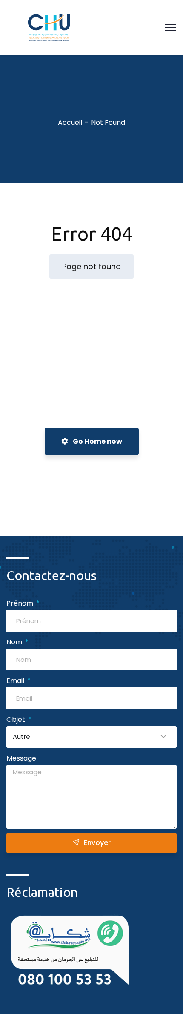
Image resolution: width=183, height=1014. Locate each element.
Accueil (70, 122)
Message (21, 758)
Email (16, 681)
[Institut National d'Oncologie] (49, 27)
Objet (16, 719)
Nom (15, 642)
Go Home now (96, 441)
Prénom (20, 603)
